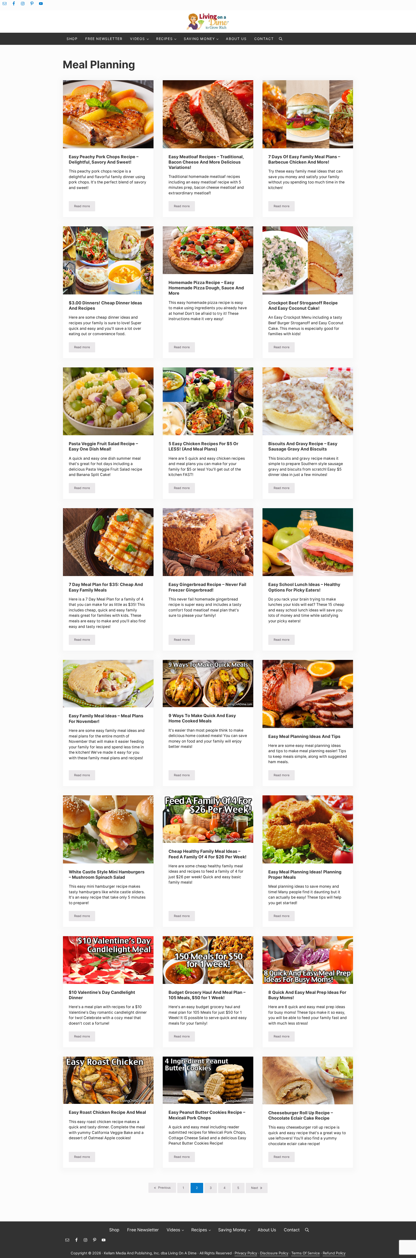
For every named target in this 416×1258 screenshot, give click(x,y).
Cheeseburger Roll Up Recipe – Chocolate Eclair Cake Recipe (300, 1115)
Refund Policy (334, 1253)
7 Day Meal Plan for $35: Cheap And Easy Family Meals (106, 587)
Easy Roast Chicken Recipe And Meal (107, 1112)
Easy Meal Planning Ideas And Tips (304, 736)
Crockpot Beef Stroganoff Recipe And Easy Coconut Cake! (303, 305)
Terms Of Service (305, 1253)
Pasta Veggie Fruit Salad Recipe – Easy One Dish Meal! (103, 446)
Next (254, 1188)
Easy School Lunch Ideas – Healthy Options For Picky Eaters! (304, 587)
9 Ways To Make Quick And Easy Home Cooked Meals (202, 718)
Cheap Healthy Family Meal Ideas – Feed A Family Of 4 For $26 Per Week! (208, 854)
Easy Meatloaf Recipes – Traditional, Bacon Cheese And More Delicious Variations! (206, 162)
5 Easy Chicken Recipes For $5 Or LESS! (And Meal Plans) (203, 446)
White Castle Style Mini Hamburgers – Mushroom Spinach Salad (107, 874)
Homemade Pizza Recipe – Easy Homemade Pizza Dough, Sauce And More (206, 288)
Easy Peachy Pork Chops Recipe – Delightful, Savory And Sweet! (104, 159)
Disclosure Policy (274, 1253)
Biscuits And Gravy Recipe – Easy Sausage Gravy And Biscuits (302, 446)
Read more (84, 207)
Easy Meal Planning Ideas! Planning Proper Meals (304, 874)
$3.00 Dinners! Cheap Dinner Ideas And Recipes (105, 305)
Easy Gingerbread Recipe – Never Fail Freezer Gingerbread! (207, 587)
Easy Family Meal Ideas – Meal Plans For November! (106, 718)
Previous (164, 1187)
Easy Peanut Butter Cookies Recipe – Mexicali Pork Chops (207, 1115)
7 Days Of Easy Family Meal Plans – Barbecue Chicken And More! (304, 159)
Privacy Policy (246, 1253)
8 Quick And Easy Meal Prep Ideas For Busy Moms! (307, 995)
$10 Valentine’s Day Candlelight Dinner (102, 995)
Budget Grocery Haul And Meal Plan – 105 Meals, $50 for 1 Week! (207, 995)
